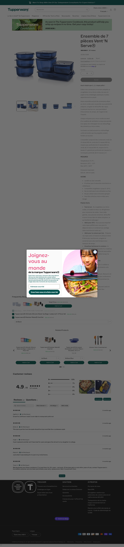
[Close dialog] (95, 252)
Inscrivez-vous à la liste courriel (44, 292)
